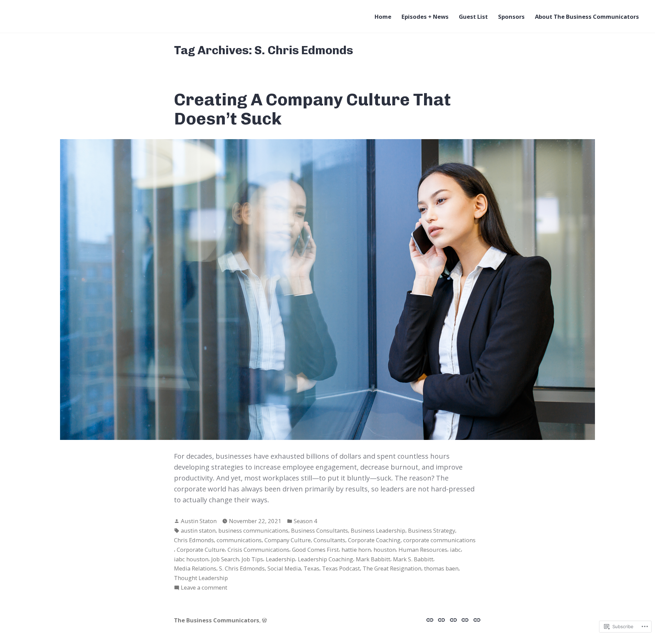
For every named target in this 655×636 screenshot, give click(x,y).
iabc (455, 549)
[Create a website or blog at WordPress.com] (264, 620)
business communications (253, 530)
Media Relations (195, 568)
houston (385, 549)
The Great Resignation (392, 568)
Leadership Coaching (325, 559)
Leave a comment (204, 587)
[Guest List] (454, 619)
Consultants (329, 540)
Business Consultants (319, 530)
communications (239, 540)
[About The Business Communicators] (476, 619)
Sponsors (511, 16)
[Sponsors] (465, 619)
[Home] (431, 619)
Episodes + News (425, 16)
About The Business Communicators (587, 16)
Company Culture (287, 540)
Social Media (284, 568)
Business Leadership (378, 530)
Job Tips (252, 559)
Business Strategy (431, 530)
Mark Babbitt (373, 559)
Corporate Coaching (374, 540)
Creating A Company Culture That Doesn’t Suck (312, 109)
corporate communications (439, 540)
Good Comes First (315, 549)
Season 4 (305, 521)
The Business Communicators (216, 620)
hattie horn (356, 549)
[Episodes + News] (442, 619)
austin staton (198, 530)
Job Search (225, 559)
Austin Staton (199, 521)
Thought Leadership (201, 578)
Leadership (280, 559)
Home (383, 16)
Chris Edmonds (194, 540)
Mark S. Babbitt (413, 559)
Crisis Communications (258, 549)
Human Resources (422, 549)
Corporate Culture (201, 549)
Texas (311, 568)
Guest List (473, 16)
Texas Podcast (341, 568)
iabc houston (191, 559)
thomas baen (441, 568)
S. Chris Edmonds (242, 568)
